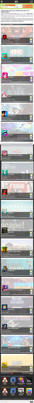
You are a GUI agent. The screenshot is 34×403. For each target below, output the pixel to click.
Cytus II (9, 96)
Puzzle (32, 45)
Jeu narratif (31, 162)
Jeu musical (31, 26)
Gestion (28, 354)
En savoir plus (6, 401)
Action (32, 277)
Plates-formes (31, 142)
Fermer (32, 401)
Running (32, 122)
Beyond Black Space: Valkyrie (14, 347)
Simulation (31, 354)
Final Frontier (11, 174)
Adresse (27, 26)
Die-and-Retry (31, 181)
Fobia (9, 193)
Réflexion (31, 296)
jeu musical (10, 24)
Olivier (8, 40)
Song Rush (10, 134)
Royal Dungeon (11, 309)
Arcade (27, 258)
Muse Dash (10, 77)
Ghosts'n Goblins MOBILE (13, 328)
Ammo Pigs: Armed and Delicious (15, 155)
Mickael (8, 253)
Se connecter (31, 2)
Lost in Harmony (11, 115)
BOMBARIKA (10, 213)
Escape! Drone (11, 232)
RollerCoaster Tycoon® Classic (14, 366)
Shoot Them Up (30, 335)
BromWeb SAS (31, 373)
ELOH (9, 58)
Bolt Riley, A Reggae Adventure (14, 251)
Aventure (27, 181)
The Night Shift (11, 270)
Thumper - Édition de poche (14, 38)
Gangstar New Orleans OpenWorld (15, 289)
